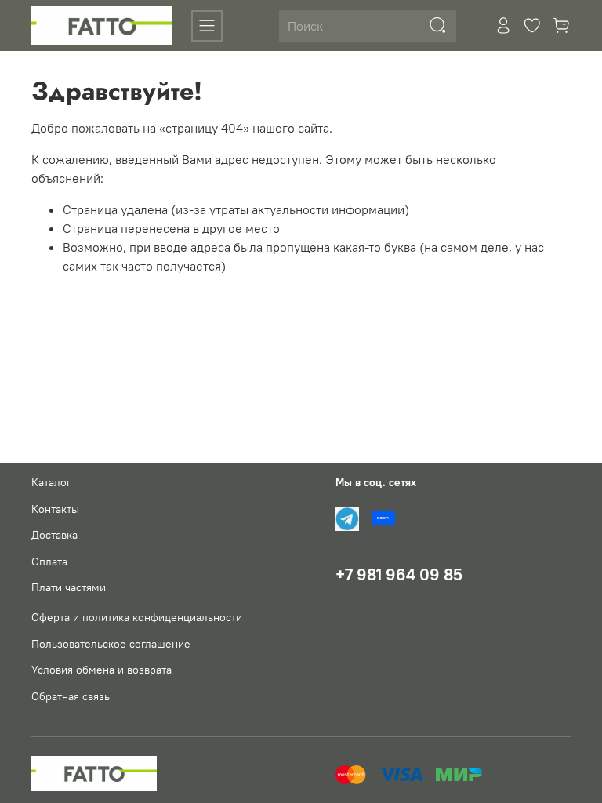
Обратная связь (70, 696)
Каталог (51, 482)
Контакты (55, 509)
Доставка (54, 535)
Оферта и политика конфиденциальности (136, 617)
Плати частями (68, 587)
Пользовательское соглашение (110, 644)
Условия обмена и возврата (101, 670)
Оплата (49, 561)
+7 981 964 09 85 (398, 574)
